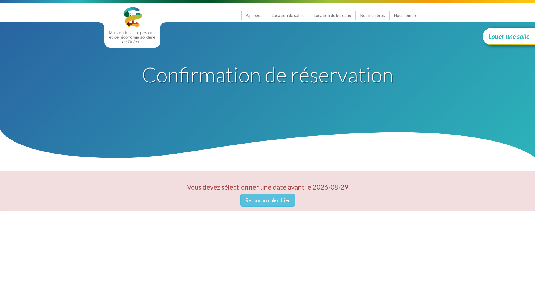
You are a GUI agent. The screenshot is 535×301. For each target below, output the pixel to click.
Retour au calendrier (267, 200)
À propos (254, 15)
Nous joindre (405, 15)
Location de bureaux (332, 15)
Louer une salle (508, 36)
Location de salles (288, 15)
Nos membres (372, 15)
